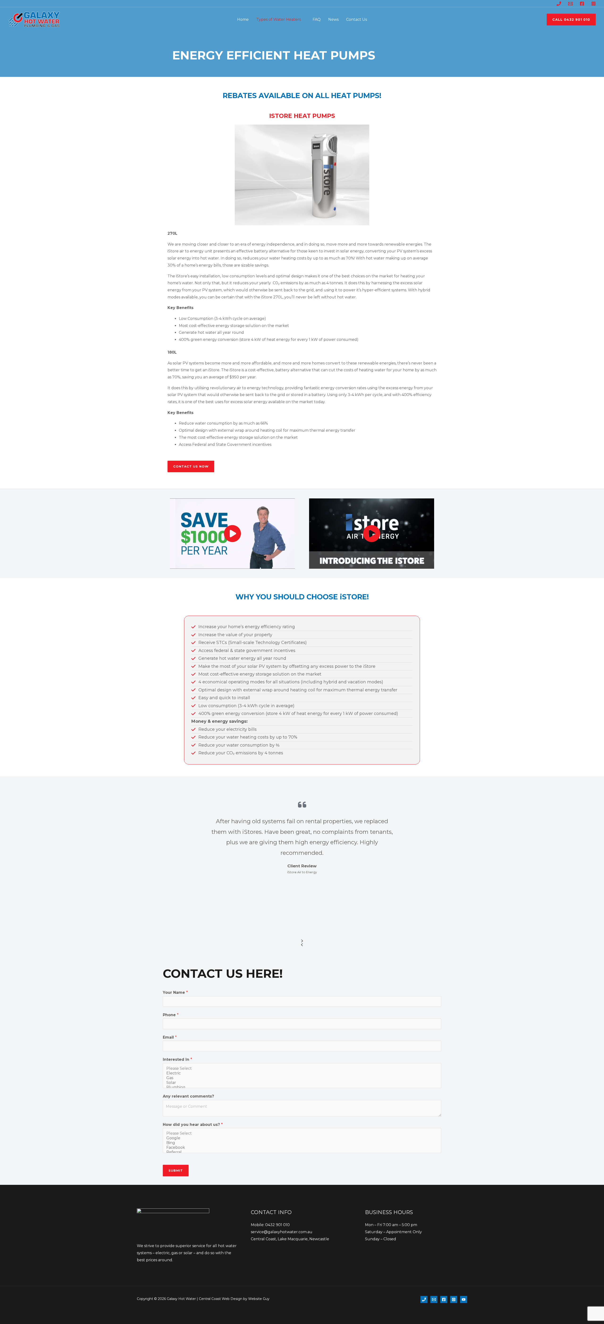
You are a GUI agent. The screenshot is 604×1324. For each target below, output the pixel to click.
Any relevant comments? (188, 1096)
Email (170, 1037)
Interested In (177, 1059)
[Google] (302, 1138)
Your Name (175, 992)
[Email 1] (570, 3)
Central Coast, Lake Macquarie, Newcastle (290, 1239)
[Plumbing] (302, 1087)
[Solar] (302, 1082)
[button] (303, 19)
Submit (175, 1170)
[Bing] (302, 1142)
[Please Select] (302, 1068)
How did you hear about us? (193, 1124)
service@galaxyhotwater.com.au (281, 1232)
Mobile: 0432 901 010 (270, 1225)
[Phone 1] (559, 3)
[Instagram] (593, 3)
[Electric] (302, 1073)
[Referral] (302, 1152)
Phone (171, 1015)
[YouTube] (463, 1299)
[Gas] (302, 1078)
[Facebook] (582, 3)
